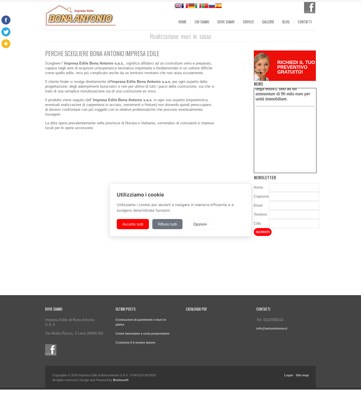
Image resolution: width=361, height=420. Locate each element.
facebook (309, 7)
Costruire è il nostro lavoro (135, 342)
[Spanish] (218, 6)
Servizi (248, 22)
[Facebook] (5, 20)
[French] (184, 6)
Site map (302, 375)
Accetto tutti (132, 224)
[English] (178, 6)
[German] (191, 6)
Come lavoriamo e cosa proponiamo (143, 333)
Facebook (50, 349)
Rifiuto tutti (167, 224)
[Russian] (211, 6)
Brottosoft (121, 380)
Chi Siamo (202, 22)
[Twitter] (5, 31)
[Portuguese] (205, 6)
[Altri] (5, 43)
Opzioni (200, 224)
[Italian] (198, 6)
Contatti (305, 22)
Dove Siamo (226, 22)
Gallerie (268, 22)
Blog (286, 22)
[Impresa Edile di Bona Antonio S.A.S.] (80, 16)
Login (288, 375)
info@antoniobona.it (271, 328)
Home (182, 22)
